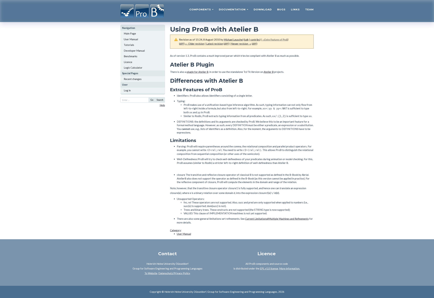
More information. (289, 268)
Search (160, 99)
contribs (255, 39)
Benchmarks (130, 56)
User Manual (131, 39)
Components (200, 9)
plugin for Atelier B (197, 71)
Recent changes (133, 78)
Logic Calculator (133, 67)
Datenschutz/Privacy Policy (174, 273)
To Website (150, 273)
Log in (127, 90)
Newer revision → (241, 43)
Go (151, 99)
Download (263, 9)
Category (175, 230)
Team (309, 9)
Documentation (232, 9)
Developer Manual (134, 50)
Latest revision (214, 43)
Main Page (130, 33)
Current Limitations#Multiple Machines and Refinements (277, 218)
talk (246, 39)
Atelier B (269, 71)
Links (295, 9)
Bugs (281, 9)
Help (162, 105)
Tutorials (129, 44)
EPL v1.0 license (269, 268)
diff (226, 43)
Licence (128, 62)
